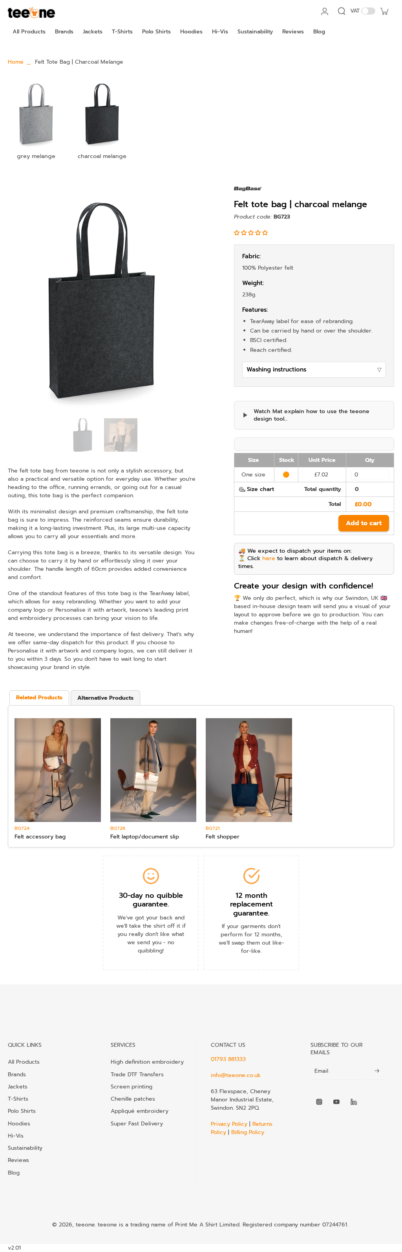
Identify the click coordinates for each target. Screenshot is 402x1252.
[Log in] (324, 11)
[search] (341, 11)
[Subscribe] (376, 1071)
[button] (252, 233)
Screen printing (131, 1086)
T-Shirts (18, 1099)
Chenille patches (133, 1099)
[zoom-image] (102, 300)
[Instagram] (319, 1101)
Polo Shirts (22, 1111)
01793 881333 (228, 1059)
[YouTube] (336, 1101)
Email (321, 1071)
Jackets (17, 1086)
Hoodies (19, 1123)
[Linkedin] (353, 1101)
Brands (17, 1074)
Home (16, 62)
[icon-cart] (384, 11)
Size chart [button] (260, 489)
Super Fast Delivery (137, 1123)
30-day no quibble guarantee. (151, 900)
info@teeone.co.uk (236, 1075)
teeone (85, 1225)
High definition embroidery (147, 1062)
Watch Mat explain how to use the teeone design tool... (311, 415)
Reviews (18, 1160)
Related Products (39, 697)
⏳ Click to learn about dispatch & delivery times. (305, 562)
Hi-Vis (16, 1136)
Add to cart (364, 523)
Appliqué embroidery (139, 1111)
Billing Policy (247, 1132)
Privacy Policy (230, 1124)
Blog (14, 1173)
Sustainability (25, 1148)
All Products (24, 1062)
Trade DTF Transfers (137, 1074)
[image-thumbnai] (82, 435)
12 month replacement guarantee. (251, 904)
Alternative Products (105, 698)
